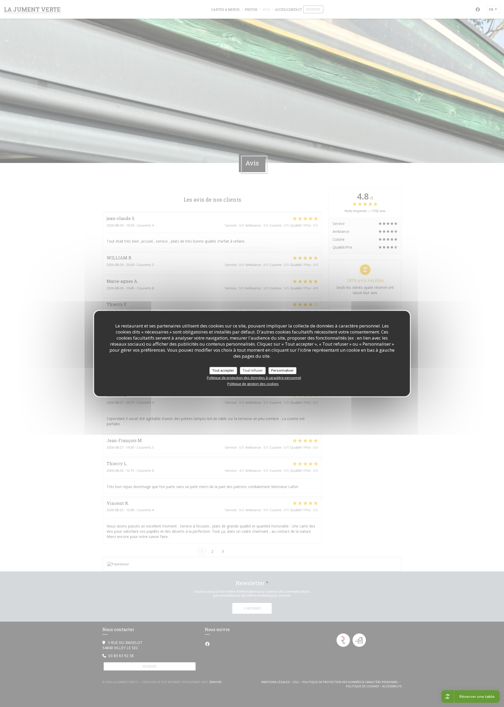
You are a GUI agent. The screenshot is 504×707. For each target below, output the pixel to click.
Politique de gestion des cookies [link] (253, 383)
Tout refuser (253, 370)
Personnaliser (282, 370)
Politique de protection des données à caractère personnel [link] (254, 377)
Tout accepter (223, 370)
